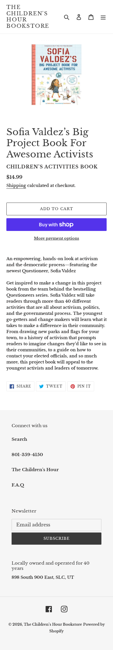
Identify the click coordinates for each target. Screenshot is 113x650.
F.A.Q (18, 485)
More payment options (56, 238)
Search (19, 439)
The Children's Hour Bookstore (27, 16)
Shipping (16, 185)
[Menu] (103, 17)
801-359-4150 (27, 454)
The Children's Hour (35, 469)
